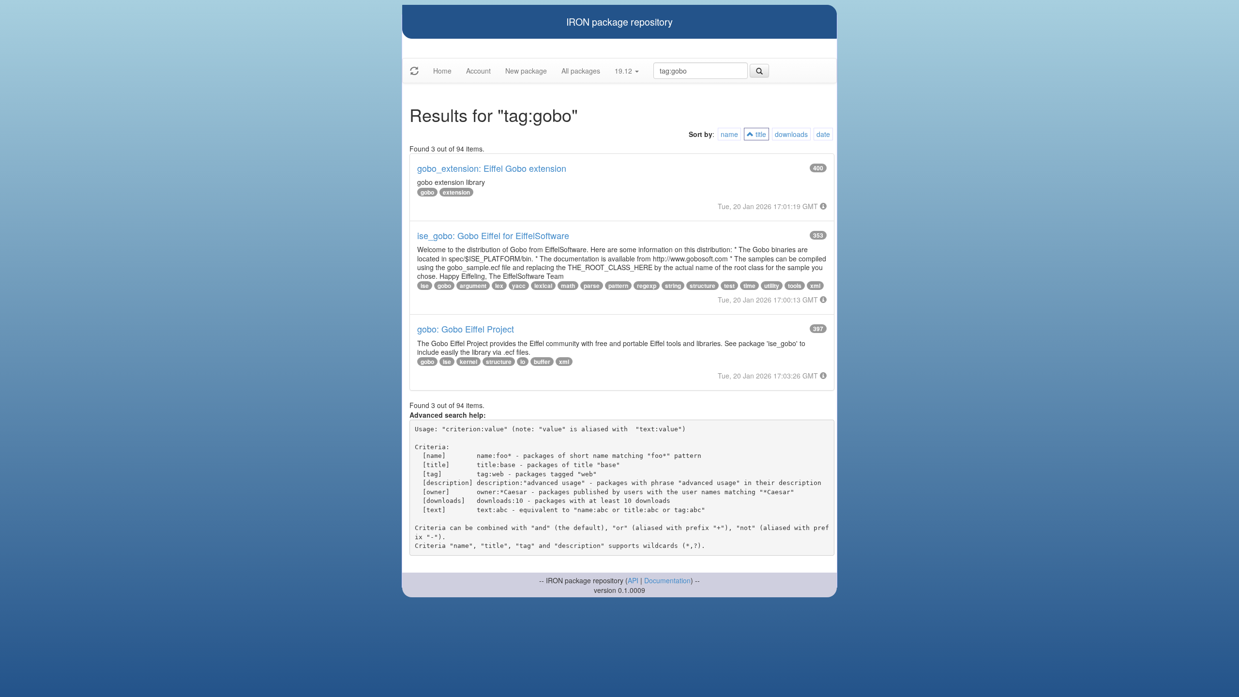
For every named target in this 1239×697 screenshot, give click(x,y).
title (760, 134)
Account (478, 71)
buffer (542, 361)
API (633, 580)
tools (794, 285)
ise (425, 285)
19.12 (624, 71)
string (673, 285)
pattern (618, 285)
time (749, 285)
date (823, 134)
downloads (791, 134)
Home (442, 71)
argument (473, 285)
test (729, 285)
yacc (519, 285)
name (729, 134)
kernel (468, 361)
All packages (580, 71)
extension (456, 192)
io (522, 361)
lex (499, 285)
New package (526, 71)
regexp (646, 285)
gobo (427, 192)
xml (815, 285)
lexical (543, 285)
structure (702, 285)
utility (771, 285)
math (568, 285)
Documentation (667, 580)
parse (592, 285)
